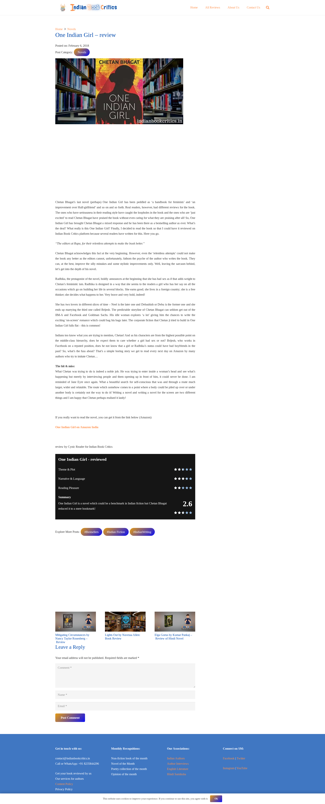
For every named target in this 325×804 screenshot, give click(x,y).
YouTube (241, 768)
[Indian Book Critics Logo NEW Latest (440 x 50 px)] (88, 7)
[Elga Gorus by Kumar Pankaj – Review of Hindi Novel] (175, 614)
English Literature (177, 768)
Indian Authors (176, 758)
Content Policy (64, 784)
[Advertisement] (125, 163)
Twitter (241, 758)
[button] (267, 7)
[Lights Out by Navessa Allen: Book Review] (125, 614)
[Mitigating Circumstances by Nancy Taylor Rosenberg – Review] (75, 614)
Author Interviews (178, 763)
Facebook (229, 758)
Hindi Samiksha (176, 774)
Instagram (229, 768)
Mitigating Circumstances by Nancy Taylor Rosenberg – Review (72, 638)
